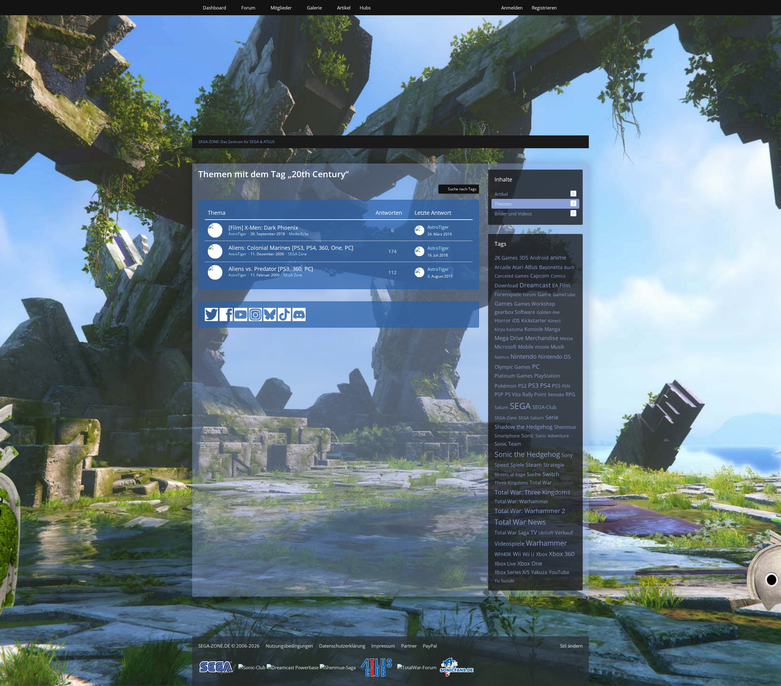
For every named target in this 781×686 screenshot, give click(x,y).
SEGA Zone (297, 254)
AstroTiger (238, 233)
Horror (503, 320)
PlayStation (547, 375)
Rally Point (534, 394)
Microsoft (505, 346)
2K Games (506, 257)
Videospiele (509, 543)
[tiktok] (284, 314)
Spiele (517, 465)
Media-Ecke (299, 233)
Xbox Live (505, 563)
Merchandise (541, 338)
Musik (557, 346)
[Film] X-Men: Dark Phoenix (263, 227)
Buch (569, 267)
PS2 (522, 386)
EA (555, 285)
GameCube (564, 294)
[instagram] (255, 314)
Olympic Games (513, 367)
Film (565, 285)
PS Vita (513, 394)
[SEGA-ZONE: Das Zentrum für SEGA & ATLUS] (390, 56)
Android (539, 257)
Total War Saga (512, 532)
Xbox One (529, 563)
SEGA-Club (544, 407)
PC (536, 366)
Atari (517, 267)
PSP (499, 394)
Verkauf (564, 532)
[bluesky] (270, 314)
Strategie (553, 465)
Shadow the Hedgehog (523, 426)
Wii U (528, 554)
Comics (558, 276)
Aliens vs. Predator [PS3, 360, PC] (271, 268)
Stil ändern (571, 646)
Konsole (533, 329)
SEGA (520, 405)
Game (544, 294)
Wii (517, 554)
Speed (502, 465)
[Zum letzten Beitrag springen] (419, 230)
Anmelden (512, 8)
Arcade (503, 267)
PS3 (533, 385)
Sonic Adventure (552, 436)
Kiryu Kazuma (509, 329)
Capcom (539, 275)
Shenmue (565, 427)
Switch (550, 474)
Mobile (526, 346)
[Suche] (572, 7)
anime (558, 257)
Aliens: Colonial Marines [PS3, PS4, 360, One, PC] (291, 247)
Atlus (531, 267)
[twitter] (211, 314)
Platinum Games (514, 375)
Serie (551, 417)
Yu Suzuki (504, 581)
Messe (566, 338)
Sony (567, 455)
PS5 (556, 386)
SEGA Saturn (531, 418)
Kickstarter (533, 320)
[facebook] (226, 314)
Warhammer (546, 543)
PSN (566, 386)
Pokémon (505, 386)
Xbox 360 (561, 554)
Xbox (541, 554)
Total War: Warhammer (522, 501)
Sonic (527, 435)
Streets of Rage (510, 474)
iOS (516, 320)
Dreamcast (535, 285)
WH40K (503, 554)
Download (506, 285)
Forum (529, 294)
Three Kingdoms (511, 483)
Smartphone (507, 436)
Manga (552, 329)
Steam (534, 464)
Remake (556, 394)
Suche (534, 474)
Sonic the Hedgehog (527, 454)
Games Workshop (534, 303)
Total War (541, 482)
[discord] (299, 314)
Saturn (501, 407)
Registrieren (544, 8)
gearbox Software (515, 312)
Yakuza (539, 572)
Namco (502, 357)
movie (542, 346)
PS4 (545, 385)
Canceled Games (512, 276)
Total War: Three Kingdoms (532, 492)
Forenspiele (508, 294)
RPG (570, 394)
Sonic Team (508, 443)
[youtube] (240, 314)
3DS (523, 257)
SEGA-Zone (506, 418)
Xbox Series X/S (512, 572)
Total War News (520, 522)
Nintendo (523, 356)
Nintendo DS (554, 356)
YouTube (559, 572)
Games (504, 303)
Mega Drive (509, 338)
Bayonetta (551, 267)
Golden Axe (548, 312)
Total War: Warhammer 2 (530, 511)
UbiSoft (545, 533)
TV (534, 532)
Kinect (554, 321)
